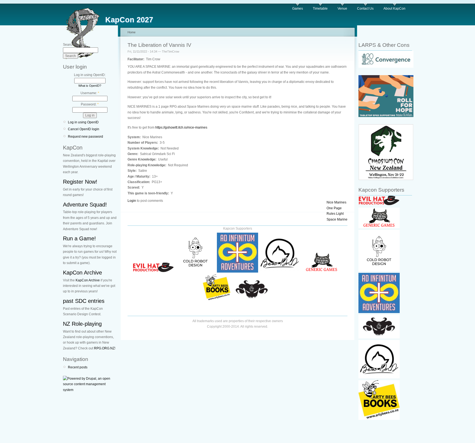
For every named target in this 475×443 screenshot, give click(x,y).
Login (132, 201)
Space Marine (337, 219)
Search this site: (75, 45)
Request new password (85, 136)
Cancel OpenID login (83, 129)
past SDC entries (83, 301)
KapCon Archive (82, 273)
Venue (342, 8)
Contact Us (365, 8)
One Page (334, 208)
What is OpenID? (89, 85)
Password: (90, 104)
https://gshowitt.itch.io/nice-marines (181, 127)
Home (132, 32)
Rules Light (335, 214)
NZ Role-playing (82, 324)
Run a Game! (79, 238)
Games (297, 8)
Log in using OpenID (83, 122)
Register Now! (80, 182)
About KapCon (394, 8)
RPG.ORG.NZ (104, 348)
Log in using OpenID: (90, 75)
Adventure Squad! (85, 205)
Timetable (320, 8)
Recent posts (77, 367)
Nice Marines (336, 202)
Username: (90, 93)
